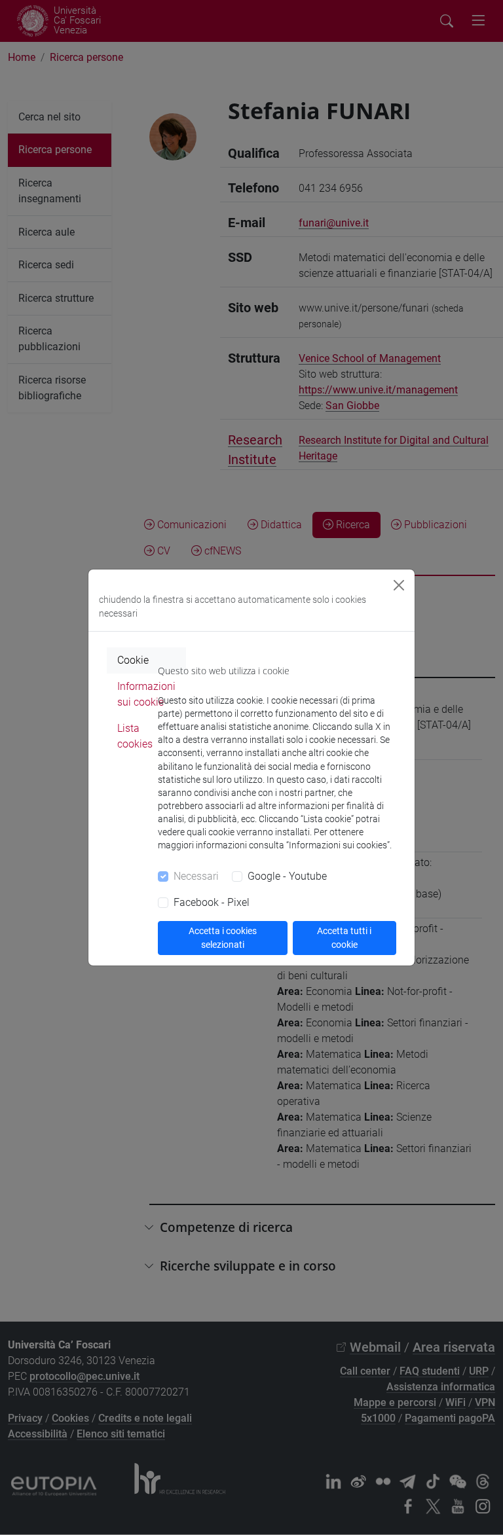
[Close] (398, 585)
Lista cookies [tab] (135, 736)
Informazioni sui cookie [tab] (146, 694)
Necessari (196, 876)
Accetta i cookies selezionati (223, 938)
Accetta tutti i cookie (344, 938)
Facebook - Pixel (212, 902)
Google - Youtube (287, 876)
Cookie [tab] (133, 660)
